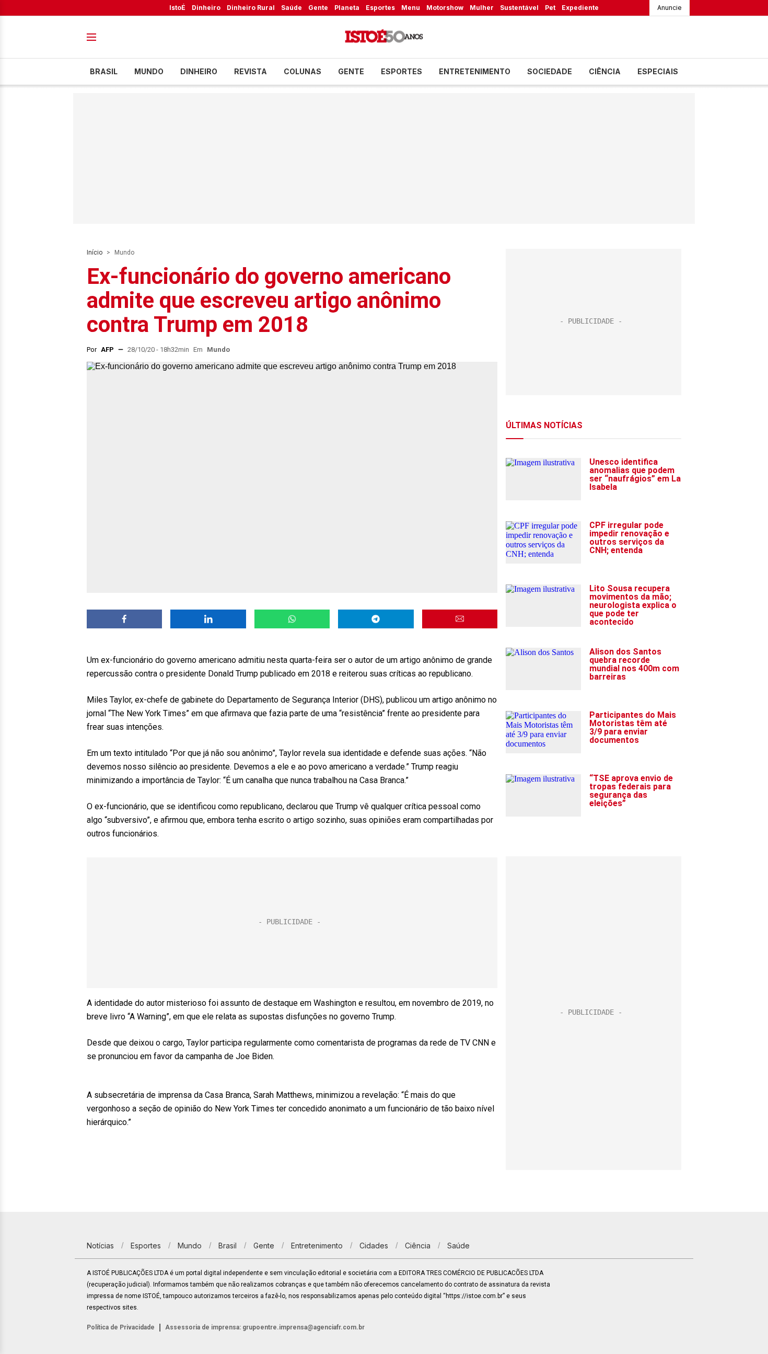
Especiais (657, 71)
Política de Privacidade (121, 1327)
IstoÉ (177, 8)
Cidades (373, 1245)
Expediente (580, 8)
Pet (550, 8)
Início (94, 252)
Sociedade (549, 71)
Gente (318, 8)
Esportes (380, 8)
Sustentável (519, 8)
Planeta (346, 8)
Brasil (104, 71)
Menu (410, 8)
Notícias (100, 1245)
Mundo (149, 71)
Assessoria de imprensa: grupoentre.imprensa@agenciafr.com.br (265, 1327)
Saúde (291, 8)
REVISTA (250, 71)
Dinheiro (206, 8)
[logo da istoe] (384, 37)
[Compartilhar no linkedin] (208, 619)
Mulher (482, 8)
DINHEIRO (198, 71)
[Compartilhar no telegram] (375, 619)
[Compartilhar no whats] (292, 619)
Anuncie (669, 8)
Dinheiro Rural (251, 8)
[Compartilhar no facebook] (124, 619)
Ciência (605, 71)
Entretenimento (474, 71)
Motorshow (444, 8)
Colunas (302, 71)
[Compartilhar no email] (459, 619)
